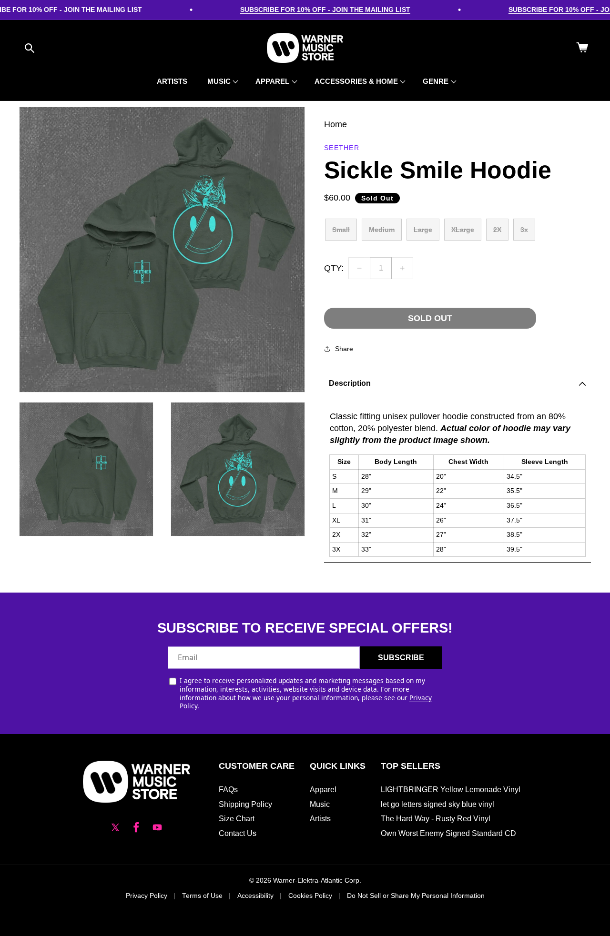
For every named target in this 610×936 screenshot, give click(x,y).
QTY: (334, 268)
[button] (29, 48)
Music (320, 804)
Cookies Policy (310, 895)
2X (497, 229)
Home (335, 124)
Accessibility (255, 895)
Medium (382, 229)
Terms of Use (202, 895)
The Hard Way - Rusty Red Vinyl (435, 819)
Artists (320, 819)
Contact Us (237, 833)
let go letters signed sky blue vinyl (437, 804)
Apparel (323, 789)
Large (423, 229)
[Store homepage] (136, 782)
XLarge (462, 229)
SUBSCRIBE (401, 658)
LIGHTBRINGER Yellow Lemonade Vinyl (450, 789)
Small (341, 229)
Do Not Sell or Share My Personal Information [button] (416, 895)
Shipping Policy (245, 804)
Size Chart (236, 819)
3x (524, 229)
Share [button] (344, 348)
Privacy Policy (146, 895)
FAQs (228, 789)
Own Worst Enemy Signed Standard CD (448, 833)
